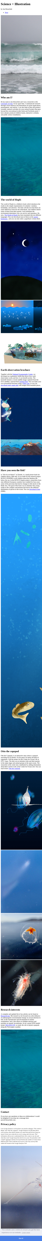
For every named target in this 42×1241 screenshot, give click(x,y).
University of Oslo (7, 104)
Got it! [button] (21, 1238)
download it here (34, 489)
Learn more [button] (26, 1232)
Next (6, 12)
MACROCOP (10, 1025)
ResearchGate (5, 1016)
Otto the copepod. (14, 768)
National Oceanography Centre (23, 374)
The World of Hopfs (11, 215)
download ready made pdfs (9, 385)
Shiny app (26, 383)
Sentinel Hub (23, 381)
